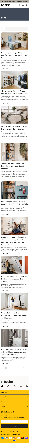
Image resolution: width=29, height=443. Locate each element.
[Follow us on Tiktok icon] (2, 386)
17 (20, 368)
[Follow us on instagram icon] (14, 386)
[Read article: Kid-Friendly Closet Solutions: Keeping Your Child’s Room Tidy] (14, 190)
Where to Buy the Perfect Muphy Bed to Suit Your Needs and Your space (14, 315)
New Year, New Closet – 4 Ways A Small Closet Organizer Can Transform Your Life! (14, 352)
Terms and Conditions (5, 434)
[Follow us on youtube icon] (21, 386)
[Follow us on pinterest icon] (27, 386)
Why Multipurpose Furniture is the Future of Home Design (14, 127)
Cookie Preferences (16, 434)
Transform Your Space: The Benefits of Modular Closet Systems (12, 166)
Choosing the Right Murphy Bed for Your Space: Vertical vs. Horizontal (14, 55)
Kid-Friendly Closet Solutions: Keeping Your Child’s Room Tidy (14, 202)
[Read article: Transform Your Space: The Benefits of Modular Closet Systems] (14, 152)
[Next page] (23, 368)
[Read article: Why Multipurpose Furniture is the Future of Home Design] (14, 115)
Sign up (14, 426)
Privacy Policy (20, 431)
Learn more (5, 68)
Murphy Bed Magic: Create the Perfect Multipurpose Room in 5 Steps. (14, 278)
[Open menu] (26, 5)
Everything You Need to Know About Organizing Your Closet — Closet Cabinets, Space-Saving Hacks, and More (13, 241)
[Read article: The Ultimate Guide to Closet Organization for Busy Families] (14, 79)
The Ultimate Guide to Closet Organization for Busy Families (14, 92)
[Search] (19, 5)
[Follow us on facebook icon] (8, 386)
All (3, 29)
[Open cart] (23, 5)
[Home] (5, 5)
